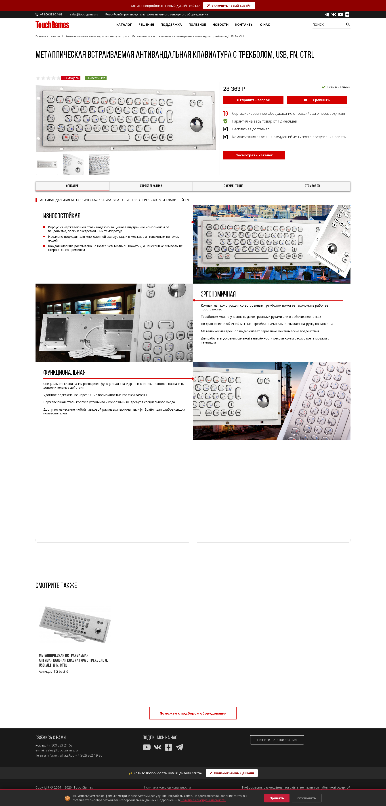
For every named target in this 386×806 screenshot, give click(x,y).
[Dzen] (347, 14)
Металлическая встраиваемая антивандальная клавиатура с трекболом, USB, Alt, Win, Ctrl (73, 660)
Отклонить (306, 798)
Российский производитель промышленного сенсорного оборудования (156, 14)
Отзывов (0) (312, 186)
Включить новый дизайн (231, 6)
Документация (233, 186)
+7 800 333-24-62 (59, 745)
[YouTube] (340, 14)
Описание (72, 186)
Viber (54, 755)
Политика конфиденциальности (167, 787)
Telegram (42, 755)
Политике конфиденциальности (203, 800)
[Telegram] (327, 14)
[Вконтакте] (333, 14)
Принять (277, 798)
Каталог (124, 24)
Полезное (197, 24)
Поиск (318, 24)
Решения (146, 24)
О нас (265, 24)
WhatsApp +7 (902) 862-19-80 (81, 755)
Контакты (244, 24)
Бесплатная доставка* (250, 129)
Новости (221, 24)
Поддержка (171, 24)
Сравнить (321, 100)
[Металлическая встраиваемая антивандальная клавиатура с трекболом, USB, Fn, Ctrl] (126, 118)
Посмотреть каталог (254, 155)
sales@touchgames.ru (62, 750)
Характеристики (151, 186)
